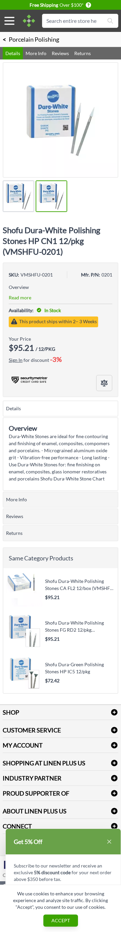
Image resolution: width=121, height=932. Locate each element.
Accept (60, 920)
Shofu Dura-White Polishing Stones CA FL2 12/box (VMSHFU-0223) (80, 584)
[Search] (110, 21)
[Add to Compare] (104, 383)
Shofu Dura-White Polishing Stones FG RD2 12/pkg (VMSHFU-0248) (74, 626)
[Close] (109, 841)
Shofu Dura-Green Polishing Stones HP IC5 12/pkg (74, 668)
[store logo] (29, 21)
